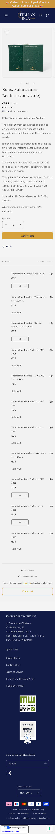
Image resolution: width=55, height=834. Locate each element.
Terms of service (40, 813)
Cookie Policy (13, 665)
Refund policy (23, 813)
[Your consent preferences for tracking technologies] (50, 829)
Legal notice (44, 818)
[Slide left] (20, 83)
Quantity (6, 218)
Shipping (5, 111)
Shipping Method (15, 686)
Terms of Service (14, 672)
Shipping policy (29, 818)
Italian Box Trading (26, 809)
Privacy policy (14, 818)
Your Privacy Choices (18, 828)
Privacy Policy (13, 658)
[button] (6, 15)
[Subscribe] (45, 763)
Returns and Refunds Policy (20, 679)
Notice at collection (10, 831)
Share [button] (9, 246)
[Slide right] (34, 83)
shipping (27, 583)
